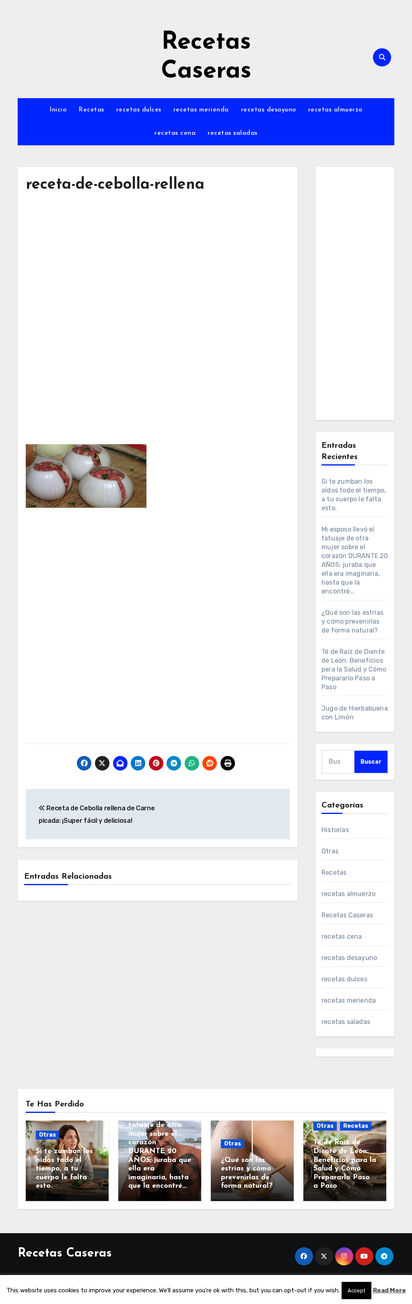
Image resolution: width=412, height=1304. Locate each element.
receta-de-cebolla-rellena (115, 185)
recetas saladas (233, 133)
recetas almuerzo (335, 110)
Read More (389, 1290)
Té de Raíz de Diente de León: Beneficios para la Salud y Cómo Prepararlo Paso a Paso (353, 669)
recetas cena (175, 133)
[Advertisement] (159, 275)
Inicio (57, 110)
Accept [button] (356, 1291)
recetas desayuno (268, 110)
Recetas (91, 110)
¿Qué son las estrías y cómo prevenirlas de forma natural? (352, 621)
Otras (329, 851)
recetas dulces (138, 110)
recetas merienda (201, 110)
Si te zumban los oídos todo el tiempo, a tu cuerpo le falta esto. (64, 1169)
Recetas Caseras (347, 915)
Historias (335, 830)
